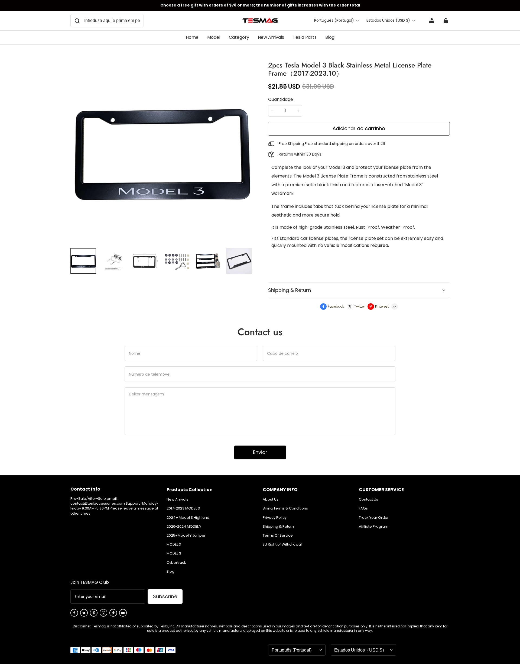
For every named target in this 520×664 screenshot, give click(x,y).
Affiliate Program (373, 526)
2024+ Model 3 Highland (188, 517)
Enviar (260, 452)
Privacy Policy (275, 517)
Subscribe (165, 596)
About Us (270, 499)
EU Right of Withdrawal (282, 544)
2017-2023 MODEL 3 (183, 508)
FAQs (363, 508)
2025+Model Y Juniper (186, 535)
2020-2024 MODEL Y (184, 526)
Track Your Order (374, 517)
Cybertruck (176, 562)
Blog (170, 571)
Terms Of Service (278, 535)
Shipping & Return (278, 526)
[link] (213, 38)
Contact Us (368, 499)
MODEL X (174, 544)
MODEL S (174, 553)
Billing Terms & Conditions (285, 508)
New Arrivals (177, 499)
